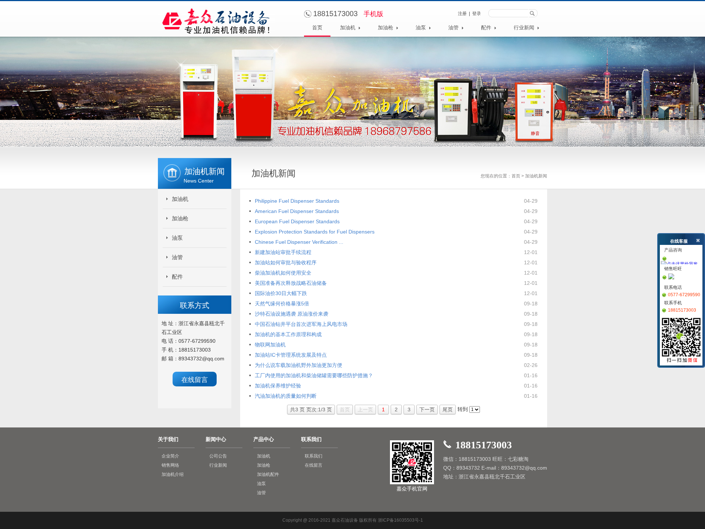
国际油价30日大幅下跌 (281, 293)
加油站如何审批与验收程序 (286, 262)
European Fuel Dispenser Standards (297, 221)
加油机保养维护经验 (278, 386)
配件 (487, 27)
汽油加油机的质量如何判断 (286, 396)
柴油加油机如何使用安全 (283, 273)
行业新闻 (525, 27)
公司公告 (218, 456)
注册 (462, 13)
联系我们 (313, 456)
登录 (476, 13)
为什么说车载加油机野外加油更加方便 (298, 365)
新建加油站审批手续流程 (283, 252)
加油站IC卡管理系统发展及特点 (291, 355)
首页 (317, 27)
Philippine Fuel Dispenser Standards (297, 201)
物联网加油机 (270, 345)
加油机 (348, 27)
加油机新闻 (536, 176)
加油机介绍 (173, 474)
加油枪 (386, 27)
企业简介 (170, 456)
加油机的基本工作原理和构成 (288, 334)
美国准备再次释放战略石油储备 (291, 283)
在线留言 (194, 379)
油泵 (421, 27)
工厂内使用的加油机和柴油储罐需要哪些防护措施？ (314, 375)
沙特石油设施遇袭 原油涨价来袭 (291, 314)
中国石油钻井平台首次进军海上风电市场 (301, 324)
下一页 (427, 409)
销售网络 (170, 465)
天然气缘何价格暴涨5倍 (282, 303)
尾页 (447, 409)
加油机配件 (268, 474)
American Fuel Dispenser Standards (297, 211)
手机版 (373, 14)
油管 (454, 27)
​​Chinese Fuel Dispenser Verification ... (299, 242)
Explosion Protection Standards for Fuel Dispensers (315, 232)
